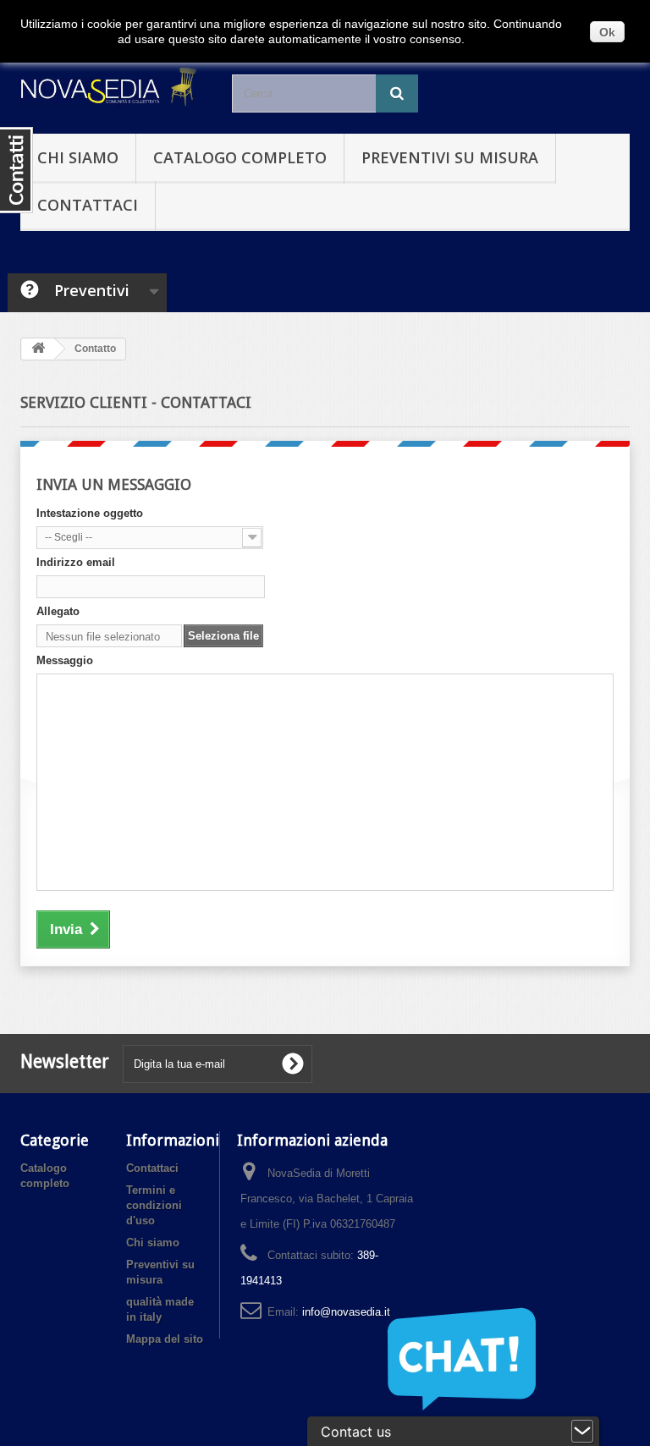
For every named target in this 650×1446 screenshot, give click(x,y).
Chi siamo (77, 157)
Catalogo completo (240, 157)
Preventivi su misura (449, 157)
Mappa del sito (164, 1339)
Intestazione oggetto (89, 513)
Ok (607, 32)
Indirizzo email (75, 562)
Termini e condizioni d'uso (154, 1205)
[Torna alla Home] (38, 349)
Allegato (58, 611)
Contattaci (87, 205)
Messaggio (64, 660)
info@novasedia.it (346, 1312)
